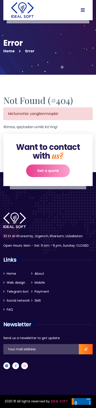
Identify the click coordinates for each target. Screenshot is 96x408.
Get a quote (48, 170)
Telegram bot (18, 291)
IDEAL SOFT (59, 401)
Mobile (40, 282)
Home (9, 51)
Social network (18, 300)
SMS (38, 300)
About (39, 273)
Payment (42, 291)
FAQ (10, 309)
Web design (16, 282)
